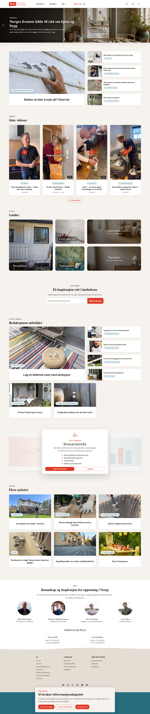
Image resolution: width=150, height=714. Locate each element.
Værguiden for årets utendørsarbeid (116, 330)
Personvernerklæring (43, 672)
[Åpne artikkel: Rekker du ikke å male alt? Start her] (47, 72)
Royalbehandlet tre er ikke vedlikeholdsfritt (75, 561)
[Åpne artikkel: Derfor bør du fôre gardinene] (95, 374)
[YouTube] (87, 685)
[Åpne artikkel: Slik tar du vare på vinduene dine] (95, 346)
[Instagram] (68, 685)
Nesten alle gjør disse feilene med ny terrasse (75, 523)
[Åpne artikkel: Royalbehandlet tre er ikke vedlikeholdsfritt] (75, 544)
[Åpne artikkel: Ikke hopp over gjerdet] (95, 99)
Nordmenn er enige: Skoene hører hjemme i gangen (30, 561)
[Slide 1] (65, 39)
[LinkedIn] (82, 685)
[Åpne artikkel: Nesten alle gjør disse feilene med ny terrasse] (75, 506)
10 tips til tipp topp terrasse (30, 412)
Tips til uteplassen (120, 561)
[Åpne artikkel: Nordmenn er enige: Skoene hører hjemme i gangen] (30, 544)
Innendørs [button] (40, 4)
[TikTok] (73, 685)
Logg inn (90, 469)
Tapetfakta (95, 666)
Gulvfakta (94, 664)
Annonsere (39, 669)
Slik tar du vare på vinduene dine (114, 344)
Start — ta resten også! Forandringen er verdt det (92, 188)
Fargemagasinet (96, 661)
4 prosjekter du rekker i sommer (30, 523)
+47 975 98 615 (99, 640)
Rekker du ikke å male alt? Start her (47, 99)
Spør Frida (67, 661)
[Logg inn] (132, 3)
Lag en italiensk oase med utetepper (47, 374)
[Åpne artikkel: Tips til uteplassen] (120, 544)
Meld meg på (95, 301)
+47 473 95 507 (55, 640)
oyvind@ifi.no (100, 643)
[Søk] (126, 3)
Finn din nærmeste (70, 666)
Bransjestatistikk (69, 664)
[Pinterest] (77, 685)
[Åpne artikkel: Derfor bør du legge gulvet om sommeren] (95, 360)
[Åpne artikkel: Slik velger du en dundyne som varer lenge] (95, 57)
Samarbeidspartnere (43, 666)
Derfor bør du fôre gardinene (113, 373)
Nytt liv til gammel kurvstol (120, 523)
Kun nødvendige (46, 707)
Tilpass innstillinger (65, 707)
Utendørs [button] (53, 4)
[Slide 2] (70, 39)
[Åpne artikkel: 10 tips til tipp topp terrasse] (30, 395)
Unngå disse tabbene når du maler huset (75, 412)
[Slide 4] (80, 39)
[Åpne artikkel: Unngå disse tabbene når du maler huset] (75, 395)
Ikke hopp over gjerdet (111, 97)
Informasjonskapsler (43, 675)
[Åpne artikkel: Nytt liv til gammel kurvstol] (120, 506)
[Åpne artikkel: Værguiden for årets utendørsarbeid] (95, 332)
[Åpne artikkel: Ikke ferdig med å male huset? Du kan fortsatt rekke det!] (95, 71)
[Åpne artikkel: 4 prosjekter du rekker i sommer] (30, 506)
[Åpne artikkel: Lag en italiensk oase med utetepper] (47, 348)
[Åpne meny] (138, 3)
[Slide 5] (85, 39)
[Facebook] (63, 685)
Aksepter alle (82, 707)
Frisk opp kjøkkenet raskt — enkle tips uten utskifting (24, 188)
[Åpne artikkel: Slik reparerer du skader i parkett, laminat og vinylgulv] (95, 85)
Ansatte (39, 664)
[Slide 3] (75, 39)
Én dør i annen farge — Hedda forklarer (58, 188)
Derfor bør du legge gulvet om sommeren (117, 358)
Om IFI (38, 661)
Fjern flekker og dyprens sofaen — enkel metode (125, 188)
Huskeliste (67, 669)
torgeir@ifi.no (55, 643)
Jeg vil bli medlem (60, 469)
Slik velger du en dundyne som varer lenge (118, 55)
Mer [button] (63, 4)
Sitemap (39, 678)
